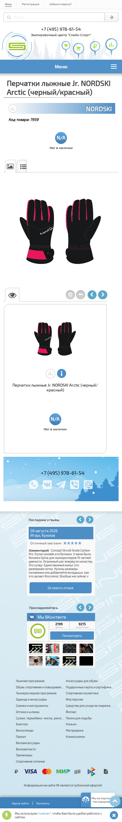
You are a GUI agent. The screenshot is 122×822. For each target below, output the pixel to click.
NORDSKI (99, 108)
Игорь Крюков (42, 535)
